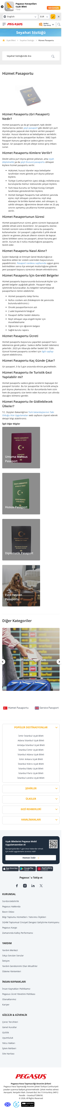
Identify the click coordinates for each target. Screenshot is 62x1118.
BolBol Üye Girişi (47, 24)
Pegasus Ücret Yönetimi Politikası (18, 994)
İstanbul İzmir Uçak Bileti (31, 749)
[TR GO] (16, 1104)
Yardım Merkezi (10, 950)
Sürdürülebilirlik (10, 901)
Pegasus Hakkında (11, 906)
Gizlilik (5, 1032)
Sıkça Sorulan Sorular (13, 955)
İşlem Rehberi (9, 1048)
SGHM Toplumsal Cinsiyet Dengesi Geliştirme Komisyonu (30, 922)
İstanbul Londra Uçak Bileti (30, 777)
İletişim (6, 960)
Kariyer (5, 1004)
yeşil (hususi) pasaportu (33, 162)
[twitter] (43, 885)
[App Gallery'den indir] (44, 868)
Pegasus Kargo (9, 927)
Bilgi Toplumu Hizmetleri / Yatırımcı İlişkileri (24, 917)
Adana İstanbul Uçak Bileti (31, 740)
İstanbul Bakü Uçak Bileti (30, 768)
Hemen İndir (29, 857)
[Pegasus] (15, 24)
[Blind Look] (27, 1104)
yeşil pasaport (31, 127)
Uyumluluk (7, 1037)
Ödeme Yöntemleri (11, 971)
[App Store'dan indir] (10, 868)
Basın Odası (8, 911)
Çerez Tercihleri (10, 1021)
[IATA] (7, 1104)
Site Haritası (8, 1053)
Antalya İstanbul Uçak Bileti (31, 745)
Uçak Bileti (11, 40)
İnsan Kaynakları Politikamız (16, 988)
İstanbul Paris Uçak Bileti (30, 773)
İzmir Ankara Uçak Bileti (31, 759)
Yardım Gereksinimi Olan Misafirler (20, 966)
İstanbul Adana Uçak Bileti (31, 754)
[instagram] (27, 885)
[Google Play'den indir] (27, 868)
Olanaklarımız (9, 999)
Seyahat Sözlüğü (27, 40)
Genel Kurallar (9, 1027)
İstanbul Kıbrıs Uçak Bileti (31, 763)
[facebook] (19, 885)
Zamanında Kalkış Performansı (17, 932)
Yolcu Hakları (8, 1043)
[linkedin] (35, 885)
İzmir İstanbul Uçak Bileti (31, 735)
